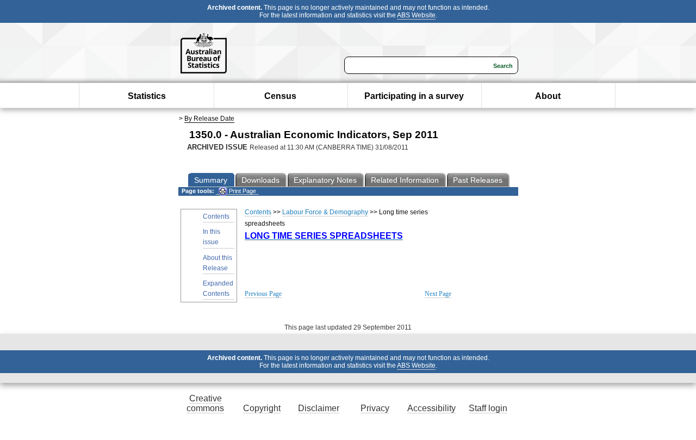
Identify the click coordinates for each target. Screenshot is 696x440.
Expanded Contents (218, 289)
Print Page (241, 191)
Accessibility (431, 408)
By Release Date (209, 118)
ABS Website (416, 15)
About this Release (217, 263)
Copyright (262, 408)
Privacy (375, 408)
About (548, 96)
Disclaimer (318, 408)
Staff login (488, 408)
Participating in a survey (414, 96)
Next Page (438, 294)
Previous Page (263, 294)
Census (280, 96)
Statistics (147, 96)
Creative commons (205, 403)
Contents (216, 216)
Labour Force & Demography (325, 212)
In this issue (211, 237)
